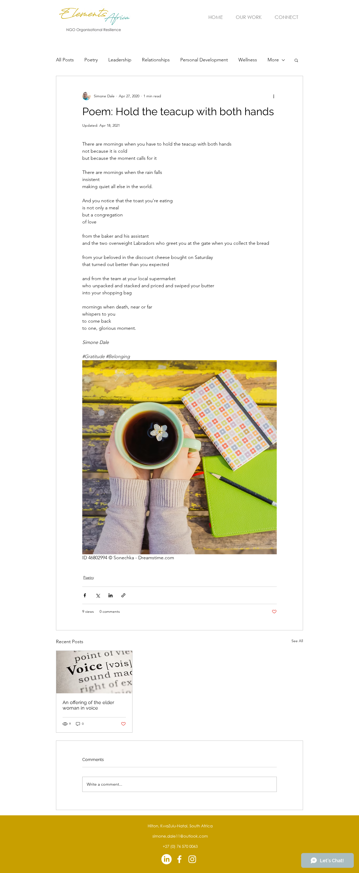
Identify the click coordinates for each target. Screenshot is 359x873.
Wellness (247, 60)
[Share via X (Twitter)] (97, 595)
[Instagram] (192, 859)
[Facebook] (179, 859)
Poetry (91, 60)
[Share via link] (123, 595)
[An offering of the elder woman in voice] (94, 672)
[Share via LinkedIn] (110, 595)
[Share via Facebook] (84, 595)
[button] (296, 60)
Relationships (156, 60)
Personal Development (204, 60)
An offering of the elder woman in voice (88, 705)
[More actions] (273, 96)
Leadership (119, 60)
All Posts (65, 60)
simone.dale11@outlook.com (180, 836)
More (273, 60)
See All (297, 640)
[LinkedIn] (166, 859)
